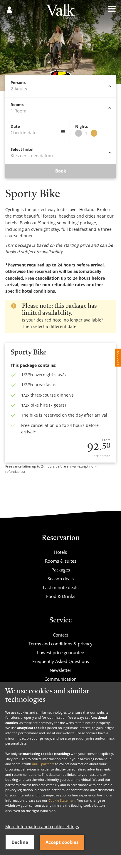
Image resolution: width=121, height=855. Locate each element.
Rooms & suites (60, 561)
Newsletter (60, 670)
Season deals (61, 578)
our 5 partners (43, 764)
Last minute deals (60, 587)
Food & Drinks (60, 596)
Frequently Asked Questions (60, 661)
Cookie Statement (61, 800)
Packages (60, 570)
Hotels (60, 552)
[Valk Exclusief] (60, 13)
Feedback (118, 357)
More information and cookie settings (42, 826)
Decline (19, 842)
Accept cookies (62, 842)
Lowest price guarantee (60, 652)
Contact (60, 635)
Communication (60, 679)
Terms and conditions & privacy (60, 644)
